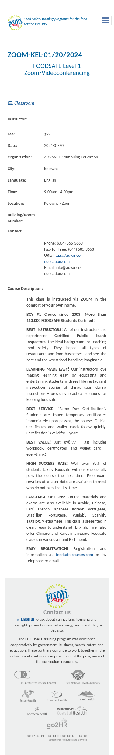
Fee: (11, 134)
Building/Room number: (21, 218)
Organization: (20, 157)
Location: (16, 203)
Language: (17, 180)
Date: (12, 146)
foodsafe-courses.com (74, 555)
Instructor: (17, 119)
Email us (27, 619)
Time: (12, 192)
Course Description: (25, 289)
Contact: (15, 231)
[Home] (14, 24)
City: (12, 169)
